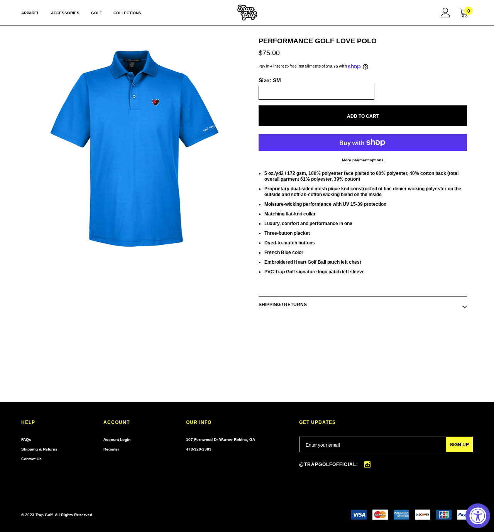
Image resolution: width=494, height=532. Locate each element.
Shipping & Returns (39, 449)
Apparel (30, 13)
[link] (445, 12)
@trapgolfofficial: (329, 464)
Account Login (116, 439)
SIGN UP (459, 444)
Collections (127, 13)
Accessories (65, 13)
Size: (270, 80)
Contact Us (31, 459)
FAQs (26, 439)
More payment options (363, 160)
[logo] (247, 12)
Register (111, 449)
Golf (96, 13)
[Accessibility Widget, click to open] (477, 515)
